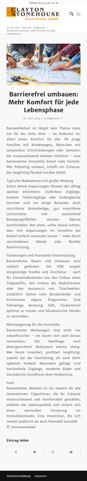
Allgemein (53, 118)
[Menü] (78, 14)
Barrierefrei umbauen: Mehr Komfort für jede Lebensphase (43, 102)
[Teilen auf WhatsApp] (53, 452)
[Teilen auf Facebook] (16, 452)
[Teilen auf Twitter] (34, 452)
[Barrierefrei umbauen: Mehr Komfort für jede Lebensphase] (43, 64)
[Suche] (69, 14)
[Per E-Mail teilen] (71, 452)
